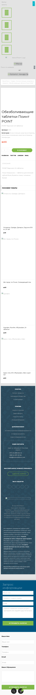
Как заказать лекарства (18, 396)
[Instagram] (26, 487)
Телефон (5, 646)
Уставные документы (18, 434)
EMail (27, 155)
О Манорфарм (18, 399)
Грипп (3, 135)
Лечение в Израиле (18, 420)
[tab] (7, 163)
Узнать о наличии (18, 410)
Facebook (5, 155)
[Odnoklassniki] (18, 487)
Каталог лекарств (18, 393)
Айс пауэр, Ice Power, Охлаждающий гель (17, 282)
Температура (6, 137)
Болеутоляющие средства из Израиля (22, 133)
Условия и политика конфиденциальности (18, 430)
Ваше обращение (9, 667)
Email (4, 657)
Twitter (13, 155)
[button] (18, 474)
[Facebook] (9, 487)
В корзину (22, 150)
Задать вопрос (18, 413)
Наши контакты (18, 416)
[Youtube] (22, 487)
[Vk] (14, 487)
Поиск (14, 691)
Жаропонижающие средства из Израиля (19, 135)
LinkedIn (20, 155)
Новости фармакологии (18, 437)
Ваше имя (5, 636)
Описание (6, 163)
